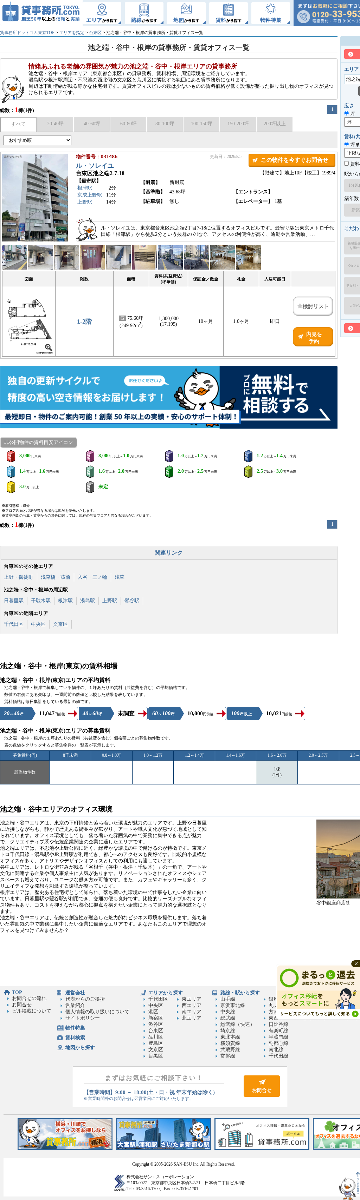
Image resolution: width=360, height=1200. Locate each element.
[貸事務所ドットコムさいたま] (163, 1148)
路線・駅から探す (240, 992)
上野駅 (84, 202)
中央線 (227, 1011)
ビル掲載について (31, 1011)
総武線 (227, 1018)
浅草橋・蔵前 (55, 577)
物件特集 (75, 1027)
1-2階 (84, 321)
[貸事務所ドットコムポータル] (261, 1148)
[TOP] (41, 13)
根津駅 (84, 188)
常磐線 (227, 1056)
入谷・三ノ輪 (92, 577)
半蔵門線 (278, 1037)
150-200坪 (238, 123)
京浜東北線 (232, 1005)
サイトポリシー (82, 1018)
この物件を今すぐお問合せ (294, 160)
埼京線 (227, 1030)
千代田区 (14, 624)
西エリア (191, 1005)
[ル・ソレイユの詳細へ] (35, 240)
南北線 (276, 1049)
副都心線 (278, 1043)
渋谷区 (155, 1024)
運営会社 (75, 992)
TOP (17, 992)
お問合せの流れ (29, 998)
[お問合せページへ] (262, 1095)
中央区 (38, 624)
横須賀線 (230, 1043)
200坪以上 (275, 123)
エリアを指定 (71, 32)
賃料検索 (75, 1037)
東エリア (191, 999)
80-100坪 (164, 123)
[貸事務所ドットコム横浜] (65, 1148)
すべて (18, 124)
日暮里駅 (14, 600)
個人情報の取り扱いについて (97, 1011)
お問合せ (22, 1004)
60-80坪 (128, 123)
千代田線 (278, 1056)
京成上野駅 (89, 195)
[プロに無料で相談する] (169, 398)
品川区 (155, 1037)
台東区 (95, 32)
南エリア (191, 1011)
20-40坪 (55, 123)
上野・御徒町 (18, 577)
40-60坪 (92, 123)
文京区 (60, 624)
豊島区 (155, 1043)
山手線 (227, 999)
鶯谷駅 (131, 600)
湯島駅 (87, 600)
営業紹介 (75, 1005)
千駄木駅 (41, 600)
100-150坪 (201, 123)
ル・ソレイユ (95, 165)
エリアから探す (165, 992)
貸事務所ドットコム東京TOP (27, 32)
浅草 (119, 577)
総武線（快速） (237, 1024)
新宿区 (155, 1018)
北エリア (191, 1018)
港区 (153, 1011)
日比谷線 (278, 1024)
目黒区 (155, 1056)
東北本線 (230, 1037)
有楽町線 (278, 1030)
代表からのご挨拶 (85, 999)
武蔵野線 (230, 1049)
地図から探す (80, 1047)
